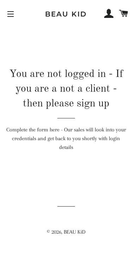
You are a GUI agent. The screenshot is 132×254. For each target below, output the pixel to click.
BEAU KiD (66, 14)
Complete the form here (32, 129)
